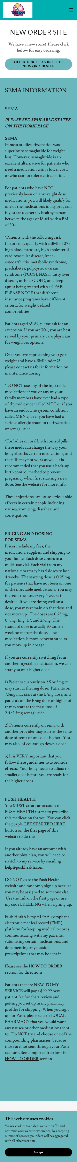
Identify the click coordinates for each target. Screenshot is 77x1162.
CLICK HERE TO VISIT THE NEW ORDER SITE (38, 64)
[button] (71, 10)
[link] (17, 10)
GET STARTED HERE (44, 824)
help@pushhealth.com (24, 867)
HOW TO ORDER (45, 966)
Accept (38, 1152)
